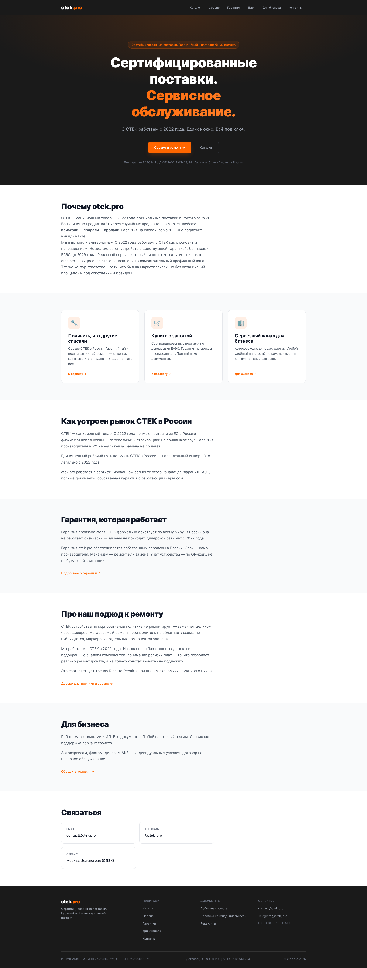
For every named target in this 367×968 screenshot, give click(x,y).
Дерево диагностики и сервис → (87, 684)
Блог (251, 7)
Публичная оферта (213, 908)
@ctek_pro (153, 835)
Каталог (195, 7)
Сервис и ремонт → (169, 147)
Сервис (214, 7)
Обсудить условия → (77, 772)
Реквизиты (208, 923)
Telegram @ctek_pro (272, 916)
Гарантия (234, 7)
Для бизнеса (272, 7)
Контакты (295, 7)
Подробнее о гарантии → (81, 573)
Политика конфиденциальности (223, 916)
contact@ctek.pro (81, 835)
